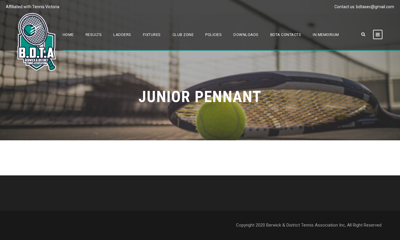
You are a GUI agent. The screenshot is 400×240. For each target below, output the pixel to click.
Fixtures (152, 34)
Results (94, 34)
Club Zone (183, 34)
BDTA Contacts (285, 34)
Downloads (246, 34)
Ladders (122, 34)
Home (68, 34)
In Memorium (326, 34)
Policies (213, 34)
